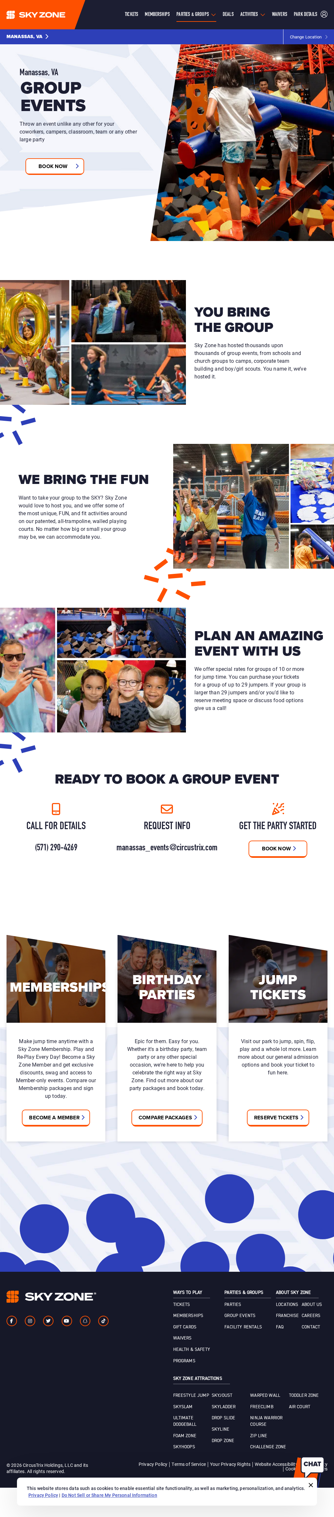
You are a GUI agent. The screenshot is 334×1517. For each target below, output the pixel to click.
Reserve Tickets (276, 1117)
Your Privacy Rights (230, 1464)
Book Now (276, 848)
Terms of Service (189, 1464)
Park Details (305, 14)
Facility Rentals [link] (243, 1327)
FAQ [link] (279, 1327)
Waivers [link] (182, 1338)
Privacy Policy (153, 1464)
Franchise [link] (287, 1316)
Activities (249, 14)
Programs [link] (184, 1361)
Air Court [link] (299, 1407)
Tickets (131, 14)
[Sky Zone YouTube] (67, 1321)
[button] (27, 36)
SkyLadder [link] (223, 1407)
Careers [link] (311, 1316)
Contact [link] (311, 1327)
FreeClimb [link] (261, 1407)
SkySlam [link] (183, 1407)
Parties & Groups (192, 14)
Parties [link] (232, 1305)
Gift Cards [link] (185, 1327)
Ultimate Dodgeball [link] (184, 1421)
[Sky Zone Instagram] (30, 1321)
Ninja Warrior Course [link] (266, 1421)
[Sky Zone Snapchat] (85, 1321)
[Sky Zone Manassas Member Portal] (324, 14)
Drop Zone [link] (223, 1441)
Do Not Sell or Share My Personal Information (109, 1495)
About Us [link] (312, 1305)
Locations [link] (287, 1305)
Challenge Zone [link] (268, 1447)
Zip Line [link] (258, 1436)
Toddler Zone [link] (304, 1395)
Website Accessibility (276, 1464)
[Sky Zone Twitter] (48, 1321)
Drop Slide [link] (223, 1418)
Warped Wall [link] (265, 1395)
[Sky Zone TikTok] (103, 1321)
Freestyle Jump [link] (191, 1395)
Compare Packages (165, 1117)
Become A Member (54, 1117)
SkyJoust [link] (222, 1395)
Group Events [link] (239, 1316)
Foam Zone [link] (184, 1436)
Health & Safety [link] (191, 1350)
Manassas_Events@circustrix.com (167, 848)
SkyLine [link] (220, 1429)
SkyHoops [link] (184, 1447)
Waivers (279, 14)
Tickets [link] (181, 1305)
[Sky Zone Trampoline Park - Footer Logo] (51, 1297)
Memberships (157, 14)
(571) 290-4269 (56, 848)
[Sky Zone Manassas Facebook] (12, 1321)
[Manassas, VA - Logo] (49, 14)
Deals (228, 14)
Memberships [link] (188, 1316)
